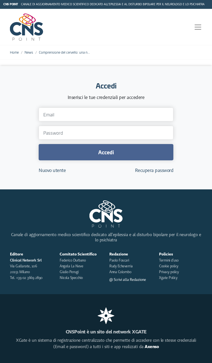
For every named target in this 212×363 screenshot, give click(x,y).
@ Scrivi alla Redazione (127, 279)
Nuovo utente (52, 170)
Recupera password (154, 170)
